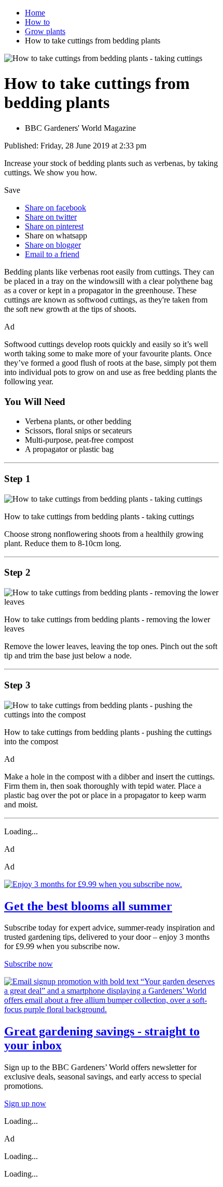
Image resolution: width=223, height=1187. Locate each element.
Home (35, 12)
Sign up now (25, 1103)
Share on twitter (51, 217)
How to (37, 22)
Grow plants (45, 31)
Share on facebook (55, 207)
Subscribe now (28, 963)
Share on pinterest (54, 226)
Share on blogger (53, 245)
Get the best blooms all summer (88, 906)
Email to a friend (52, 254)
